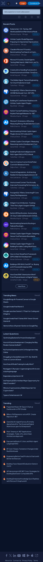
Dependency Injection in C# (13, 376)
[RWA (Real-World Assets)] (6, 278)
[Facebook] (6, 555)
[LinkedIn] (14, 555)
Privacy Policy (27, 560)
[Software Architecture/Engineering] (6, 175)
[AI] (6, 124)
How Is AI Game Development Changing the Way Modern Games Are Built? (20, 343)
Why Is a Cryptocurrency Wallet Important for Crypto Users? (19, 389)
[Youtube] (19, 555)
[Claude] (6, 53)
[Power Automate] (6, 73)
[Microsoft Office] (6, 63)
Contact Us (17, 560)
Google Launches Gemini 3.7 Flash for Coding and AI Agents (21, 312)
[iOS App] (32, 555)
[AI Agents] (6, 83)
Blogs (36, 280)
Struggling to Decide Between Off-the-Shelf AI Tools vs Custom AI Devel (20, 358)
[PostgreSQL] (6, 94)
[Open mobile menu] (39, 3)
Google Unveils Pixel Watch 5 (13, 307)
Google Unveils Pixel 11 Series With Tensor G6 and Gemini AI (20, 319)
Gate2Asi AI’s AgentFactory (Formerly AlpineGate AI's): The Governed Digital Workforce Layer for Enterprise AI (20, 424)
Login (23, 3)
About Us (8, 560)
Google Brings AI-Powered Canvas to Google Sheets (19, 300)
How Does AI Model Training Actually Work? (18, 364)
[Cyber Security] (6, 114)
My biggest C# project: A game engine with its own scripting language (21, 370)
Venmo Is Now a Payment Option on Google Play (20, 326)
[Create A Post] (19, 17)
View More (21, 286)
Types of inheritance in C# (12, 395)
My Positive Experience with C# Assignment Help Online (20, 351)
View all (37, 295)
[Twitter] (10, 555)
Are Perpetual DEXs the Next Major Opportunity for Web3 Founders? (21, 382)
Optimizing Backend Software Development (19, 338)
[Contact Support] (36, 555)
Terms (35, 560)
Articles (35, 34)
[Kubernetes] (6, 32)
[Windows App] (23, 555)
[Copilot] (6, 42)
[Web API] (6, 216)
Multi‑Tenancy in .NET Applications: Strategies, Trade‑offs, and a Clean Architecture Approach (19, 434)
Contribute (33, 3)
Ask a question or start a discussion (17, 12)
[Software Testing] (6, 104)
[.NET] (6, 227)
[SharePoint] (6, 257)
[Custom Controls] (6, 165)
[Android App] (28, 555)
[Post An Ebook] (38, 17)
